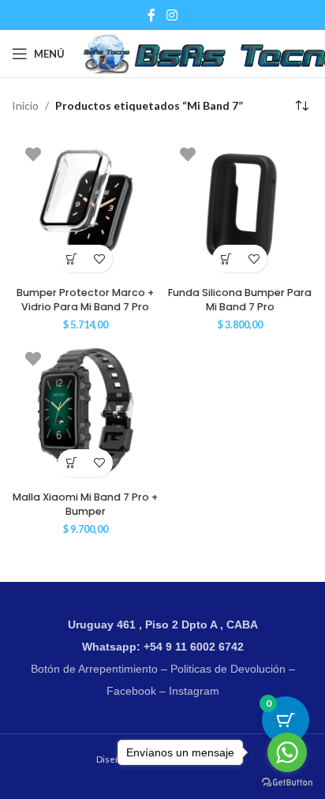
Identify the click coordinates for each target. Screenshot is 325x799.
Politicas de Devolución (228, 668)
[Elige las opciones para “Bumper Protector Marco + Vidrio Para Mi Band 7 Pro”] (71, 258)
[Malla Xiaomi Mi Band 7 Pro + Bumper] (85, 411)
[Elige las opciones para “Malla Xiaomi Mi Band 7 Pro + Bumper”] (71, 463)
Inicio (25, 105)
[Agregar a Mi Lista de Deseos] (99, 258)
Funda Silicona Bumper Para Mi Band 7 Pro (240, 299)
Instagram (194, 691)
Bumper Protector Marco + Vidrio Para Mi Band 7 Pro (85, 299)
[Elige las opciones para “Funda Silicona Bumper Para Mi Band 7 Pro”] (226, 258)
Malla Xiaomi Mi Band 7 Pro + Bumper (85, 504)
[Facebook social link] (151, 15)
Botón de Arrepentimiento (94, 668)
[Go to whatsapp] (287, 752)
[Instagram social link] (171, 15)
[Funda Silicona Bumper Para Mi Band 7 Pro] (239, 206)
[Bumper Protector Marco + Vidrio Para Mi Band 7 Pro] (85, 206)
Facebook (131, 691)
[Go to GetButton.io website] (287, 783)
